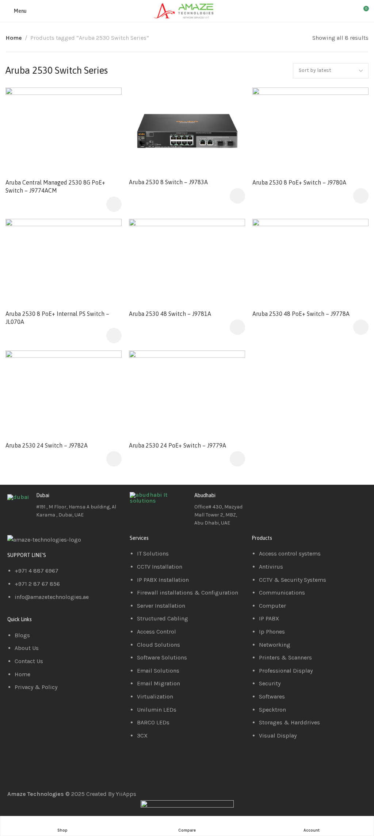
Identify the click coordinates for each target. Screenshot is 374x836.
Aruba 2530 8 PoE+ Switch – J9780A (299, 182)
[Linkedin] (280, 501)
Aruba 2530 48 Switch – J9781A (170, 313)
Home (13, 37)
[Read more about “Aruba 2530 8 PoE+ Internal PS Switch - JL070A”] (114, 335)
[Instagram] (300, 501)
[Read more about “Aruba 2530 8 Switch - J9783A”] (237, 195)
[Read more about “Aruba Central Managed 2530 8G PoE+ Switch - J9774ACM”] (114, 204)
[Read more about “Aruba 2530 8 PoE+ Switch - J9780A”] (361, 196)
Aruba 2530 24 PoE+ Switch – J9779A (177, 445)
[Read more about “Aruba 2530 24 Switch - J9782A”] (114, 459)
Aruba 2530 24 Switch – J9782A (46, 445)
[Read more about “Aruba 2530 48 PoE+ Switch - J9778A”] (361, 327)
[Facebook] (261, 501)
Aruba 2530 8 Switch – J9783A (168, 182)
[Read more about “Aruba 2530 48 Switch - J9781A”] (237, 327)
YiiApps (126, 793)
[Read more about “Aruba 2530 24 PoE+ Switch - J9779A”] (237, 459)
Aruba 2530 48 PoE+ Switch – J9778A (301, 313)
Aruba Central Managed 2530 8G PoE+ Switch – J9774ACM (55, 186)
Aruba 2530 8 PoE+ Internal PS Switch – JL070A (57, 317)
